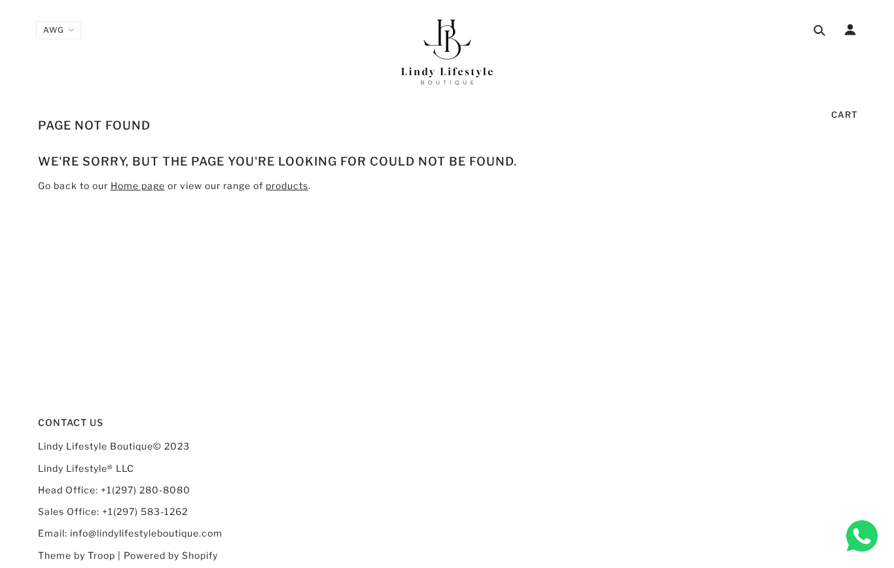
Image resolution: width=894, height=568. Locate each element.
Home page (138, 185)
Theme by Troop (76, 555)
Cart (844, 114)
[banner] (447, 52)
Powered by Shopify (171, 555)
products (287, 185)
